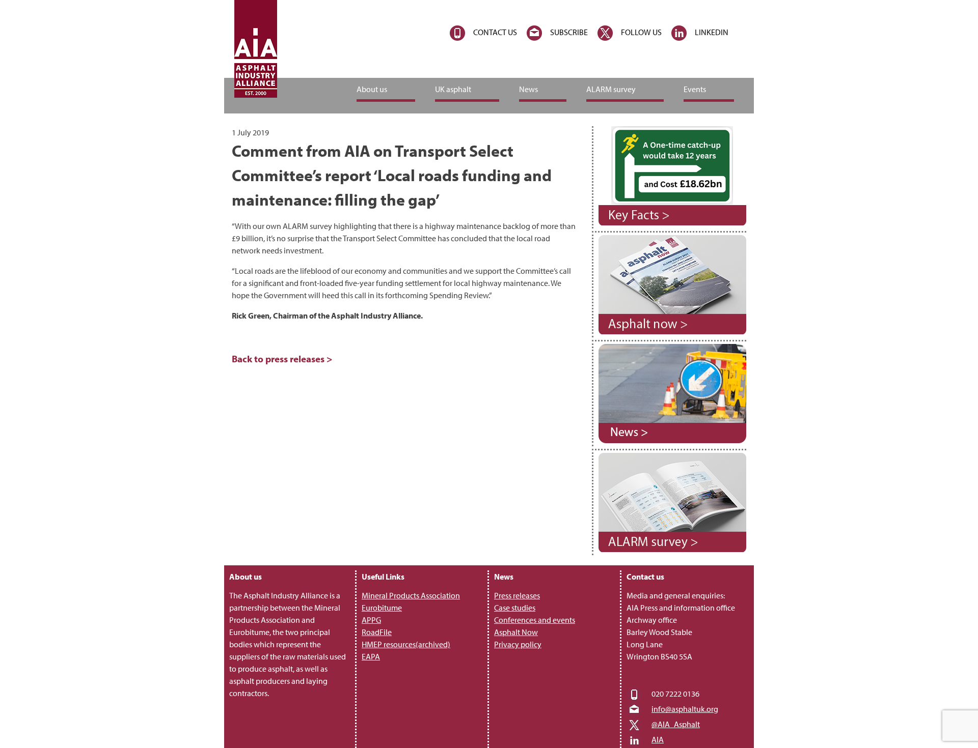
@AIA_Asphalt (675, 724)
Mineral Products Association (411, 595)
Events (695, 89)
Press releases (517, 595)
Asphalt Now (516, 632)
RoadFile (377, 632)
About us (372, 89)
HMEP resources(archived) (406, 644)
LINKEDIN (711, 32)
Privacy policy (517, 644)
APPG (371, 620)
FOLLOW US (641, 32)
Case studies (514, 607)
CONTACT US (495, 32)
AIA (657, 739)
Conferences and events (534, 620)
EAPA (371, 656)
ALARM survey (611, 89)
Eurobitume (382, 607)
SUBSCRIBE (569, 32)
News (528, 89)
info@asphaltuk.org (684, 709)
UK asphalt (453, 89)
